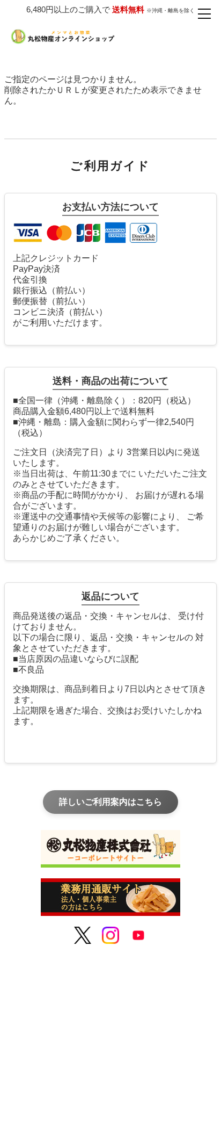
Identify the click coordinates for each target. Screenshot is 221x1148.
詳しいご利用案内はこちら (110, 801)
